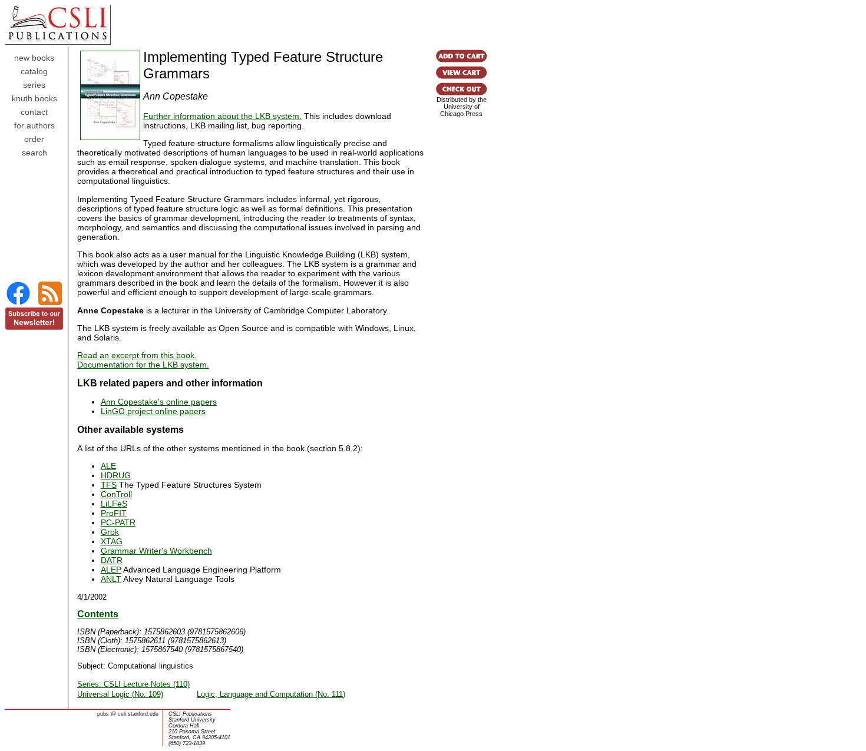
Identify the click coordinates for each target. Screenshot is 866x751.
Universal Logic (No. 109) (120, 694)
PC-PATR (118, 522)
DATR (112, 560)
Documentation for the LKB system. (143, 364)
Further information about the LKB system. (222, 116)
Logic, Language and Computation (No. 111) (271, 694)
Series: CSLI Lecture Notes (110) (133, 684)
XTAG (112, 541)
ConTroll (116, 494)
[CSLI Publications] (18, 304)
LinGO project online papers (153, 411)
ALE (108, 466)
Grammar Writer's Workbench (156, 550)
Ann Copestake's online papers (159, 401)
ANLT (111, 579)
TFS (109, 484)
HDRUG (116, 475)
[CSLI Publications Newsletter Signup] (34, 327)
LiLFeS (114, 503)
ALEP (111, 569)
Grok (110, 532)
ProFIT (114, 513)
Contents (97, 614)
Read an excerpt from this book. (137, 355)
